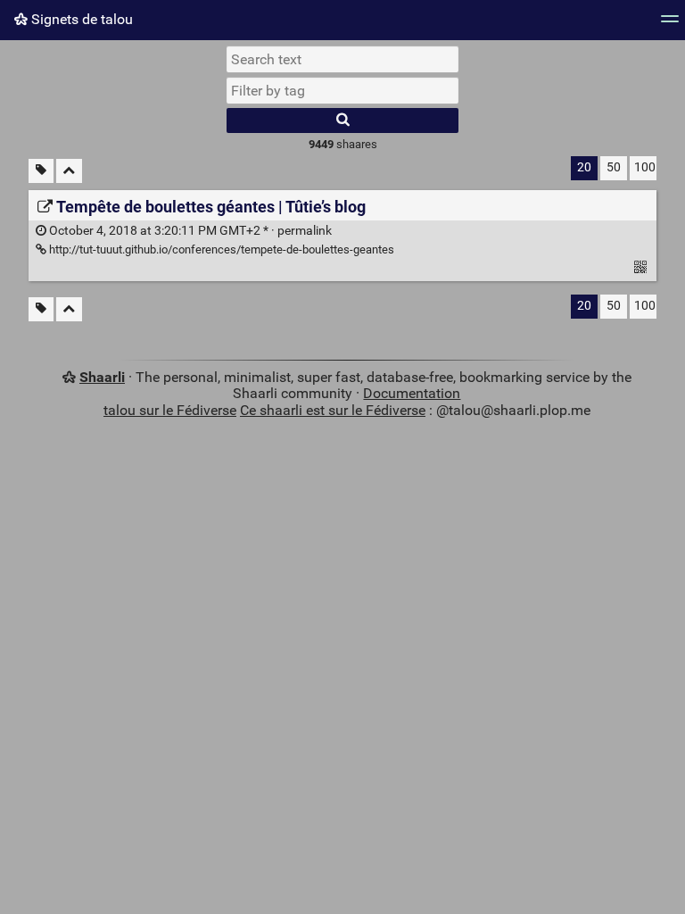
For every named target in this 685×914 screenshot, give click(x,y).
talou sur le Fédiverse (169, 410)
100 (645, 167)
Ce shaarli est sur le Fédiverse (332, 410)
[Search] (342, 120)
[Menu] (670, 24)
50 (614, 167)
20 (584, 167)
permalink (189, 230)
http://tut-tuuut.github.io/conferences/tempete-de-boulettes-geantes (220, 249)
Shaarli (102, 377)
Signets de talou (80, 19)
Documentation (411, 393)
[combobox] (342, 90)
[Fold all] (69, 171)
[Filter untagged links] (41, 171)
